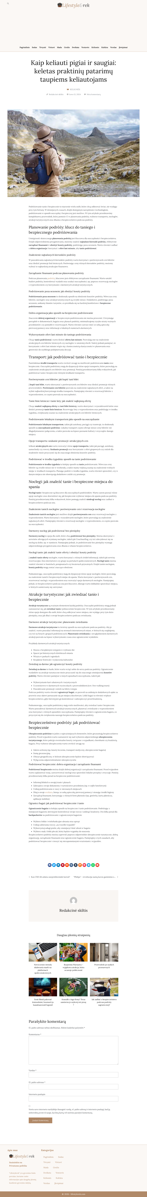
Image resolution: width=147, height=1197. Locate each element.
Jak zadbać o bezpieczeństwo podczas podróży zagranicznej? (104, 1002)
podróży (51, 278)
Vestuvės (85, 47)
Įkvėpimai (123, 47)
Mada (59, 47)
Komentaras (35, 1034)
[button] (8, 3)
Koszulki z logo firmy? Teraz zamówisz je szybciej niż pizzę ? (73, 1002)
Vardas (32, 1070)
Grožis (67, 47)
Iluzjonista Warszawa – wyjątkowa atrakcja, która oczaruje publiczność (73, 967)
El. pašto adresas (37, 1082)
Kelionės (95, 47)
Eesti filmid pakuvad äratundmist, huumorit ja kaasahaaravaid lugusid (43, 1002)
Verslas (113, 47)
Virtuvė (51, 47)
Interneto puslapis (37, 1094)
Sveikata (75, 47)
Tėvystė (42, 47)
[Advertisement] (73, 28)
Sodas (34, 47)
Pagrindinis (25, 47)
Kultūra (104, 47)
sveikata (49, 792)
